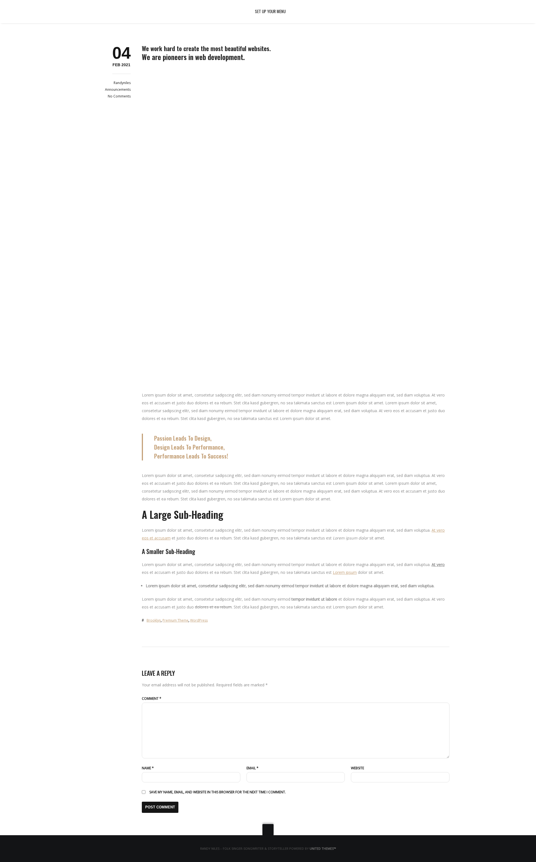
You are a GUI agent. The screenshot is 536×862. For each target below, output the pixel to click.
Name (148, 768)
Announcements (118, 89)
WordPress (199, 620)
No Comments (119, 96)
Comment (151, 698)
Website (357, 768)
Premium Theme (175, 620)
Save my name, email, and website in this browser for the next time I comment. (217, 792)
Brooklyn (154, 620)
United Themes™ (323, 848)
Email (253, 768)
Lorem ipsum (345, 572)
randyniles (122, 82)
